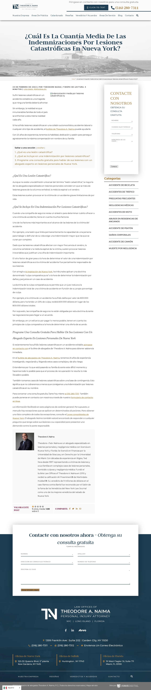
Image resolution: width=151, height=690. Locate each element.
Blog (120, 15)
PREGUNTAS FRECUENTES (122, 198)
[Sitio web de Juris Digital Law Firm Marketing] (127, 686)
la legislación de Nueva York (38, 272)
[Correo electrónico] (80, 509)
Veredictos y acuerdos (86, 15)
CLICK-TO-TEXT (97, 7)
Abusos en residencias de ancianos (123, 220)
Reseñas (69, 15)
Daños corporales (120, 235)
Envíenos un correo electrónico (103, 645)
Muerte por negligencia (123, 248)
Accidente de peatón (121, 228)
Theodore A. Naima (46, 437)
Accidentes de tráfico (121, 192)
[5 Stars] (43, 506)
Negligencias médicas (121, 205)
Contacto (129, 15)
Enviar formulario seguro (30, 590)
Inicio (73, 79)
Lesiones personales (35, 89)
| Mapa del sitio (91, 685)
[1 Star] (33, 506)
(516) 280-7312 (66, 645)
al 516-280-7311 (72, 394)
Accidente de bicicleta (122, 185)
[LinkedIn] (77, 509)
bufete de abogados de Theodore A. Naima (39, 358)
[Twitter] (73, 509)
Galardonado (56, 15)
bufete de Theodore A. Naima (60, 129)
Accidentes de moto (120, 212)
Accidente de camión (121, 242)
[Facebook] (69, 509)
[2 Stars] (35, 506)
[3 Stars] (38, 506)
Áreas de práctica (39, 15)
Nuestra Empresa (21, 15)
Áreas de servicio (107, 15)
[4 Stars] (40, 506)
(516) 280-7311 (126, 7)
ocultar (40, 148)
